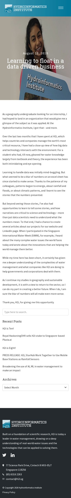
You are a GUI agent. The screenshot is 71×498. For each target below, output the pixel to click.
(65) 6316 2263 (14, 474)
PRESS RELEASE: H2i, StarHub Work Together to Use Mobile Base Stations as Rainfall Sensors (35, 357)
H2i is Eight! (9, 348)
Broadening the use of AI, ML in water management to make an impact (32, 368)
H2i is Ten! (8, 328)
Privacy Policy (8, 492)
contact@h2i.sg (14, 479)
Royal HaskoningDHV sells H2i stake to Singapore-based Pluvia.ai (33, 337)
